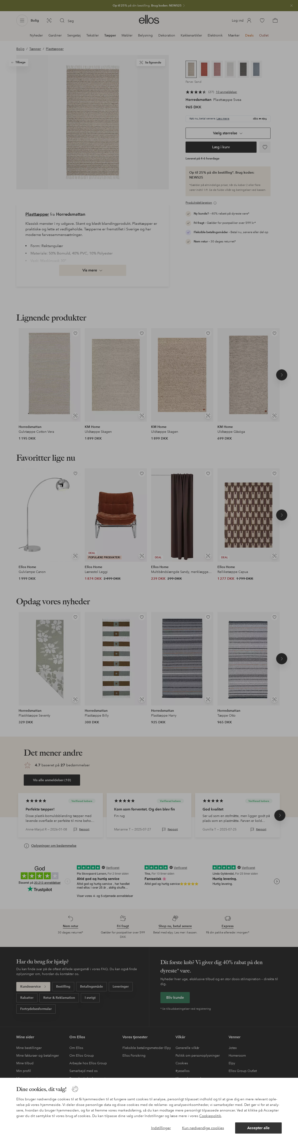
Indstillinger (161, 1128)
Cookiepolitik (210, 1116)
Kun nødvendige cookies (203, 1128)
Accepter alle (258, 1128)
